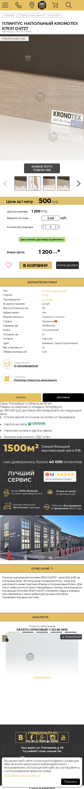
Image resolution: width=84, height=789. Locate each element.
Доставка (63, 397)
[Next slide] (79, 183)
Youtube (63, 737)
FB (31, 737)
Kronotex (54, 15)
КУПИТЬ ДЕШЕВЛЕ (67, 265)
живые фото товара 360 (41, 168)
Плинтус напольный (32, 15)
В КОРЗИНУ (35, 265)
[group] (42, 97)
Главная (9, 15)
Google (42, 737)
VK (20, 737)
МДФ (45, 295)
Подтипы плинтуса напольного (35, 380)
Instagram (52, 737)
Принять (70, 781)
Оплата (21, 397)
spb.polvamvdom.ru (42, 5)
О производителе (26, 365)
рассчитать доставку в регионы (42, 239)
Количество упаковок (20, 227)
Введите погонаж (17, 218)
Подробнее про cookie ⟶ (22, 775)
